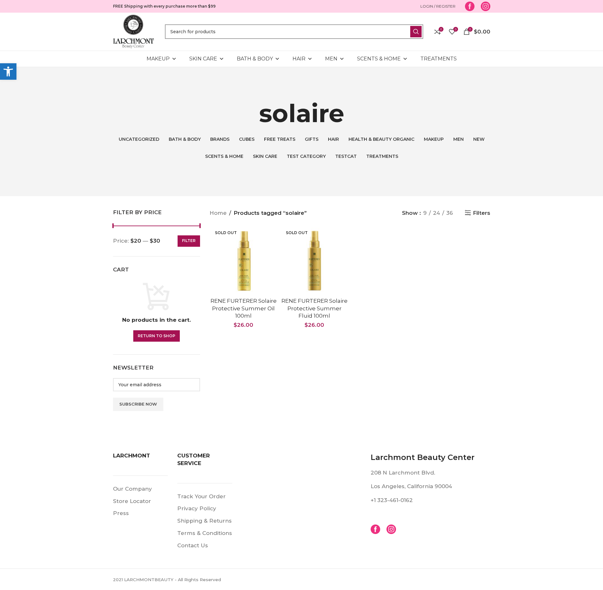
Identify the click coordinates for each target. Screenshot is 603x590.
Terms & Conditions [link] (204, 533)
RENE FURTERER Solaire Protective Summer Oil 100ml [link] (243, 308)
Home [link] (218, 213)
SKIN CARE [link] (203, 59)
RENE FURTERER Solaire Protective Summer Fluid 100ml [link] (314, 308)
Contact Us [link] (192, 545)
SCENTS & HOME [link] (379, 59)
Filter (189, 240)
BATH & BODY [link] (255, 59)
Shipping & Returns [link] (204, 521)
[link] (8, 71)
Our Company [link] (132, 489)
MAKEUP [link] (158, 59)
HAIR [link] (298, 59)
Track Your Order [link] (201, 496)
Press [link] (121, 513)
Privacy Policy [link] (196, 508)
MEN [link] (331, 59)
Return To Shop (156, 335)
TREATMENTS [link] (438, 59)
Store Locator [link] (132, 501)
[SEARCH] (416, 31)
